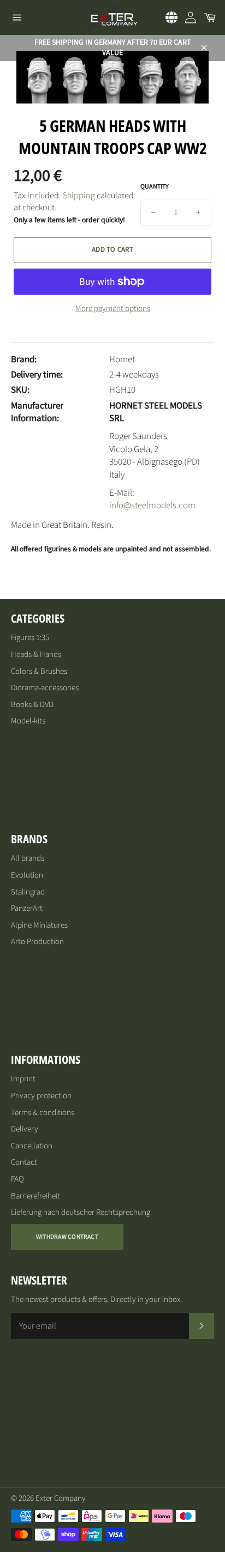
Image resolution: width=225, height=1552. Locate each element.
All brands (27, 858)
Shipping (79, 196)
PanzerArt (27, 908)
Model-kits (28, 721)
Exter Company (60, 1498)
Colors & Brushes (39, 671)
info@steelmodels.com (152, 505)
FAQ (17, 1179)
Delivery (24, 1129)
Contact (24, 1162)
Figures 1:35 (30, 637)
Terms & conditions (42, 1112)
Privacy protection (41, 1095)
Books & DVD (32, 704)
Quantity (154, 186)
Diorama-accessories (45, 687)
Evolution (27, 875)
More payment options (112, 308)
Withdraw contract (67, 1236)
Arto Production (37, 941)
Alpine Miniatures (39, 925)
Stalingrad (28, 892)
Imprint (23, 1079)
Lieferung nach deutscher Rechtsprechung (80, 1212)
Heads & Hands (36, 654)
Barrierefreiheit (35, 1196)
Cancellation (31, 1146)
